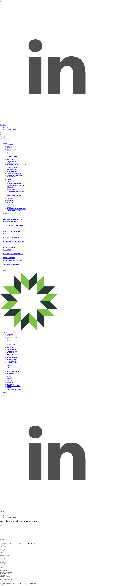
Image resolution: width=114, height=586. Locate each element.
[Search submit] (0, 134)
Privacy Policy (4, 550)
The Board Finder (11, 264)
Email (1, 562)
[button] (58, 143)
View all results (4, 138)
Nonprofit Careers (5, 555)
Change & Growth (11, 238)
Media (1, 552)
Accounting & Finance (13, 225)
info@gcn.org (3, 570)
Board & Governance (13, 254)
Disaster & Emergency (13, 242)
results (2, 137)
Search (2, 512)
